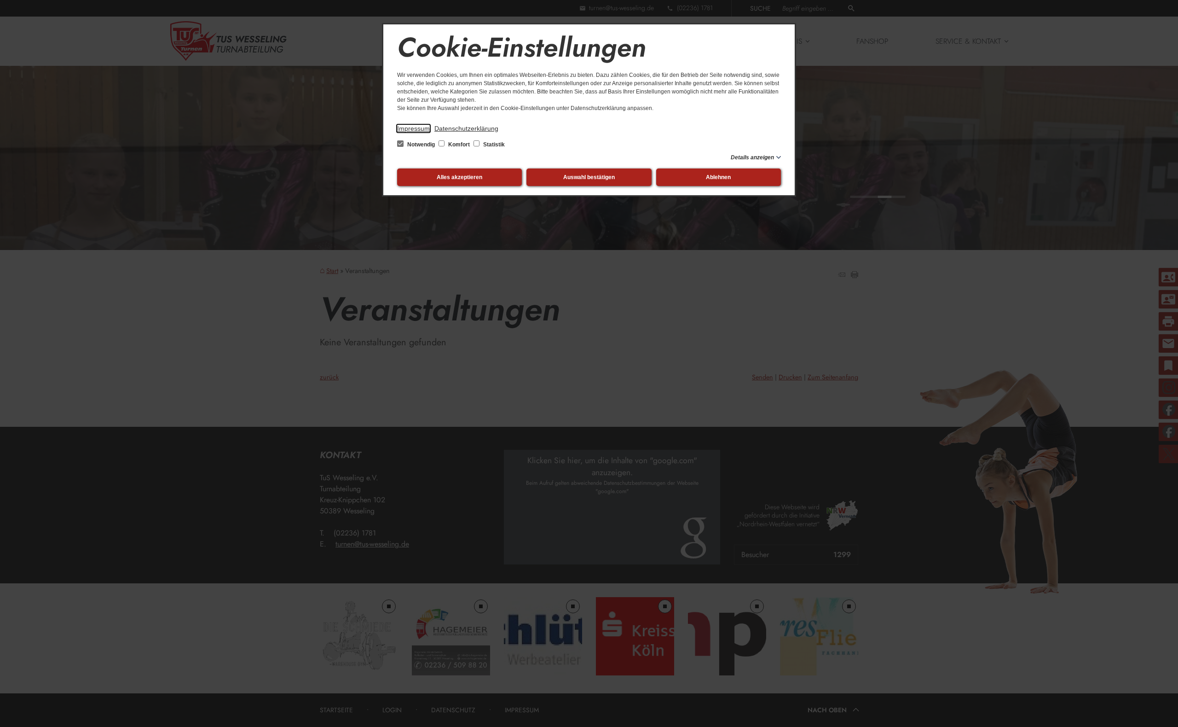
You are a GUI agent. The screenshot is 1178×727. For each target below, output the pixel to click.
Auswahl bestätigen (589, 177)
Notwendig (421, 144)
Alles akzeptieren (459, 177)
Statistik (493, 144)
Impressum (413, 128)
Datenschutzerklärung (466, 128)
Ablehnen (718, 177)
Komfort (459, 144)
